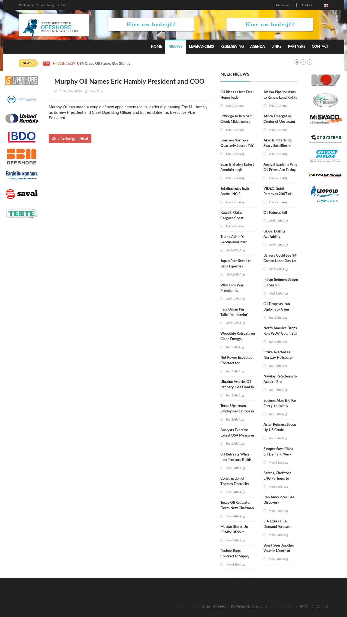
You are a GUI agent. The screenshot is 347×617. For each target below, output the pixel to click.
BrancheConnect (214, 606)
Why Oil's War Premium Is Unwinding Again (233, 291)
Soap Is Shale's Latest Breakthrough (237, 167)
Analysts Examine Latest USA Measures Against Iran (237, 435)
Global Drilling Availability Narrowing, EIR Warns (281, 237)
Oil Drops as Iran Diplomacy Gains (277, 306)
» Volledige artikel (72, 138)
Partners (296, 47)
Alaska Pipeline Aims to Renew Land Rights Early (280, 98)
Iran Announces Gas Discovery (279, 500)
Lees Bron (96, 91)
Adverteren (282, 5)
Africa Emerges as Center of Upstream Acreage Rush (279, 122)
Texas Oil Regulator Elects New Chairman (237, 505)
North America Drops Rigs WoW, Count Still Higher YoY (280, 334)
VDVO (304, 606)
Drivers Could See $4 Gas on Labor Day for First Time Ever (280, 261)
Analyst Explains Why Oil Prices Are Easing (280, 167)
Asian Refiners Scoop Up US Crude (280, 427)
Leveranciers (201, 47)
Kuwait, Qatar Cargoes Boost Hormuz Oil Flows (234, 218)
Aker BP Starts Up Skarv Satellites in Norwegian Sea (278, 146)
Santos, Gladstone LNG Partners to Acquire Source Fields (280, 478)
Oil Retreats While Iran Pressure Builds (236, 457)
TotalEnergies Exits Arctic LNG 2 (235, 191)
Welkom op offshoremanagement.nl (42, 5)
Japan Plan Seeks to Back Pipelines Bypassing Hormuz (235, 266)
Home (156, 47)
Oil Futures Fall (275, 213)
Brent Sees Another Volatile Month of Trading (279, 551)
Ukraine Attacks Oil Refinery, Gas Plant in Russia (237, 387)
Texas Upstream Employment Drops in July (237, 411)
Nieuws (175, 47)
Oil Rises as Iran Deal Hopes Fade (236, 95)
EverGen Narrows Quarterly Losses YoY (236, 143)
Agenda (257, 47)
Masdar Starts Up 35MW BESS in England (234, 532)
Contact (307, 5)
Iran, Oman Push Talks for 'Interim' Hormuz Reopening (235, 315)
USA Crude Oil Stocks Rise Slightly (103, 64)
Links (276, 47)
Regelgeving (232, 47)
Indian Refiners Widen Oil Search (281, 282)
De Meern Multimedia (246, 606)
